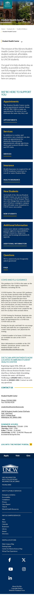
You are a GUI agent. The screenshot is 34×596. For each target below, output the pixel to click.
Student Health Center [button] (10, 41)
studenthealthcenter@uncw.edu (12, 407)
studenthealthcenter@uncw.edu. (12, 349)
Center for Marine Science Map (12, 549)
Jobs (3, 519)
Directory (5, 534)
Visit (18, 456)
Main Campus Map (8, 544)
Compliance (6, 499)
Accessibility (6, 497)
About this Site (17, 586)
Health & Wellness (22, 29)
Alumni (4, 531)
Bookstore (5, 526)
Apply (6, 456)
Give (28, 456)
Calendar (5, 524)
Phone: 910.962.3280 (8, 400)
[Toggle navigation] (31, 3)
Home (3, 29)
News (4, 522)
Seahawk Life (11, 29)
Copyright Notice (17, 588)
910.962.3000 (6, 485)
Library (4, 529)
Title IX (4, 507)
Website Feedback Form (17, 590)
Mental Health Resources (10, 509)
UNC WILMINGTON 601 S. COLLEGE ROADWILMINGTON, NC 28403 (10, 479)
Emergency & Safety (8, 495)
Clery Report (6, 504)
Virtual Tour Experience (9, 551)
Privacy (4, 502)
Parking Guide (6, 546)
